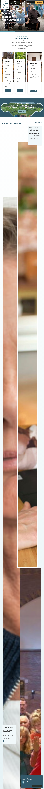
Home (11, 1)
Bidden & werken (18, 1)
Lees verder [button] (30, 779)
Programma (22, 3)
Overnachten (39, 2)
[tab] (7, 31)
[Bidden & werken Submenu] (22, 1)
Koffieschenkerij (13, 3)
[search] (33, 2)
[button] (23, 781)
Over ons (29, 3)
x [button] (42, 775)
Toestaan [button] (37, 785)
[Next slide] (42, 15)
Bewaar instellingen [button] (27, 785)
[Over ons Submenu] (31, 3)
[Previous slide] (1, 15)
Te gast (25, 1)
